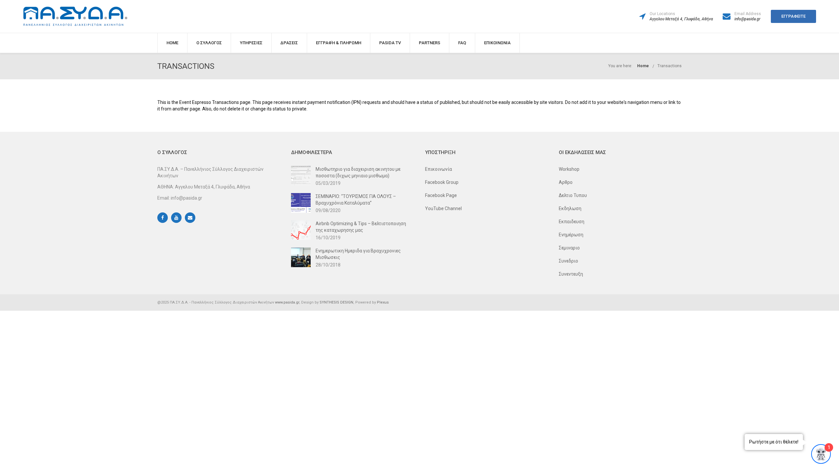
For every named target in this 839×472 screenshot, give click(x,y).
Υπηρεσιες (251, 42)
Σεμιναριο (569, 247)
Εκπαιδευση (571, 221)
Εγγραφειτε (793, 16)
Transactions (669, 66)
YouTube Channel (443, 208)
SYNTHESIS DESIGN (336, 302)
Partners (429, 42)
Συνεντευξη (571, 274)
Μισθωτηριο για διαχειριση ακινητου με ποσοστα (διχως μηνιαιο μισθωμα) (358, 172)
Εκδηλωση (570, 208)
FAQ (462, 42)
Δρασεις (289, 42)
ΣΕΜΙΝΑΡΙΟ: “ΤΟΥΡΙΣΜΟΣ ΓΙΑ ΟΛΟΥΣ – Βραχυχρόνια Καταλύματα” (356, 200)
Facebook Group (442, 182)
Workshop (569, 169)
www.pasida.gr (287, 302)
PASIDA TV (390, 42)
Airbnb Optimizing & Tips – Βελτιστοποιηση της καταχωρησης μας (361, 227)
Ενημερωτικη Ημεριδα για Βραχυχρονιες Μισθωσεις (358, 254)
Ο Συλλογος (209, 42)
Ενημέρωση (571, 234)
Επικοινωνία (438, 169)
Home (172, 42)
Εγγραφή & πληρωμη (338, 42)
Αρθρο (566, 182)
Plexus (383, 302)
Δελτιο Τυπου (573, 195)
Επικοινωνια (497, 42)
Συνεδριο (568, 261)
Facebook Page (441, 195)
